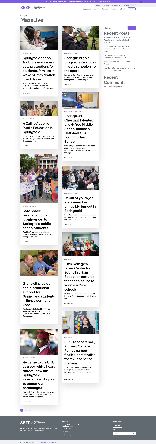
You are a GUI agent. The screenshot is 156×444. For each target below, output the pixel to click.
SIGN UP (117, 426)
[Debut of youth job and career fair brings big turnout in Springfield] (80, 197)
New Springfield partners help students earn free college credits (119, 69)
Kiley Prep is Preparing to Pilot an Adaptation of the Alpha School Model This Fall (119, 39)
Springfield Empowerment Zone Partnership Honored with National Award (117, 48)
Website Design (52, 442)
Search (108, 28)
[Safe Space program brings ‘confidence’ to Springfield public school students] (39, 199)
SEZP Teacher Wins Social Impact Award (117, 62)
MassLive (25, 53)
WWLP (81, 111)
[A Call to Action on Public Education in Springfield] (39, 125)
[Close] (141, 2)
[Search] (134, 433)
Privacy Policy (43, 442)
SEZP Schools (74, 53)
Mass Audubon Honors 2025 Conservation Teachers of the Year (117, 56)
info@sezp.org (66, 434)
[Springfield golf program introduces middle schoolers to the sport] (80, 57)
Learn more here (102, 1)
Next (29, 410)
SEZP (30, 53)
